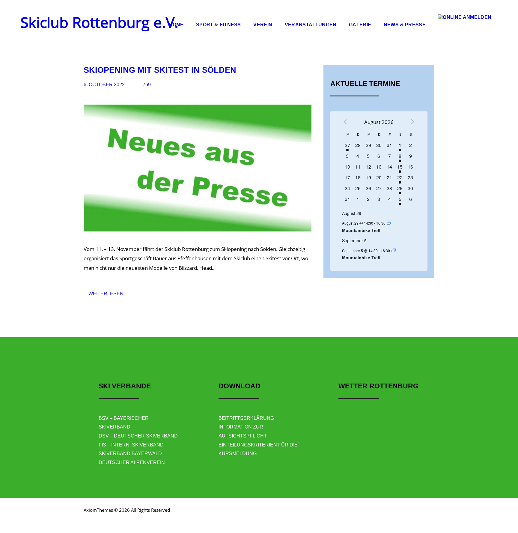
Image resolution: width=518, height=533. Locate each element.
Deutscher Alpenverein (132, 462)
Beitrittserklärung (246, 418)
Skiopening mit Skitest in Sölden (160, 70)
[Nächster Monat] (412, 122)
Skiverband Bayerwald (130, 453)
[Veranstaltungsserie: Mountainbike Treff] (389, 222)
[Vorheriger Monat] (345, 122)
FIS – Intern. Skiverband (131, 444)
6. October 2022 (104, 84)
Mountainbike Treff (361, 230)
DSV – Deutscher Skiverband (138, 435)
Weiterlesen (106, 293)
